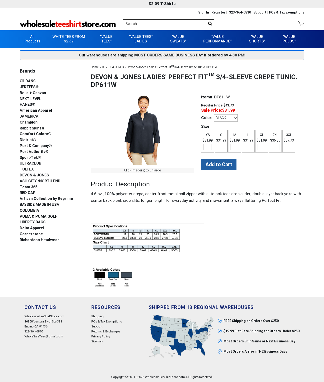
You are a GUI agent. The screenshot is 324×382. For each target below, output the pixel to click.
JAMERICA (29, 116)
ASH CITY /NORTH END (40, 181)
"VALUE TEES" (106, 39)
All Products (32, 39)
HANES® (27, 104)
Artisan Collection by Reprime (46, 198)
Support (260, 12)
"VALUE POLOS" (289, 39)
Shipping (97, 316)
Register (218, 12)
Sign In (203, 12)
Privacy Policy (100, 336)
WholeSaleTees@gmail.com (43, 336)
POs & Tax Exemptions (286, 12)
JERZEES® (29, 87)
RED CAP (28, 192)
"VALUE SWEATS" (178, 39)
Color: (206, 118)
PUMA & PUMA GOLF (38, 216)
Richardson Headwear (39, 240)
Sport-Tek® (30, 157)
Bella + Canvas (33, 93)
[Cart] (301, 23)
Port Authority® (34, 151)
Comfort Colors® (35, 134)
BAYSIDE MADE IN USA (39, 204)
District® (28, 140)
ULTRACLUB (30, 163)
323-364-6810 (240, 12)
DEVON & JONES (113, 67)
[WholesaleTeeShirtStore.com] (68, 23)
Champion (28, 122)
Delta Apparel (32, 228)
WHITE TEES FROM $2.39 (68, 39)
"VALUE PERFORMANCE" (217, 39)
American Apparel (36, 110)
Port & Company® (36, 145)
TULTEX (27, 169)
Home (95, 67)
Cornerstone (31, 234)
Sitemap (97, 341)
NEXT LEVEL (30, 99)
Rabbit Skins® (32, 128)
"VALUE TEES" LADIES (141, 39)
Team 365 (28, 187)
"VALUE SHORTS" (257, 39)
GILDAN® (28, 81)
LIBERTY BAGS (33, 222)
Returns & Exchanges (105, 331)
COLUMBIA (29, 210)
